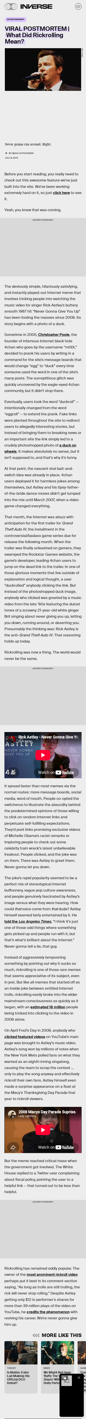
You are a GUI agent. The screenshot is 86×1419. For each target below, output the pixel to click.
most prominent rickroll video (52, 1274)
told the (27, 921)
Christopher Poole (53, 334)
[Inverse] (36, 6)
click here (61, 192)
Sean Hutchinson (23, 153)
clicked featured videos (24, 1036)
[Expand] (64, 1377)
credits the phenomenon (48, 1312)
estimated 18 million (47, 1007)
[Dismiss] (78, 1377)
